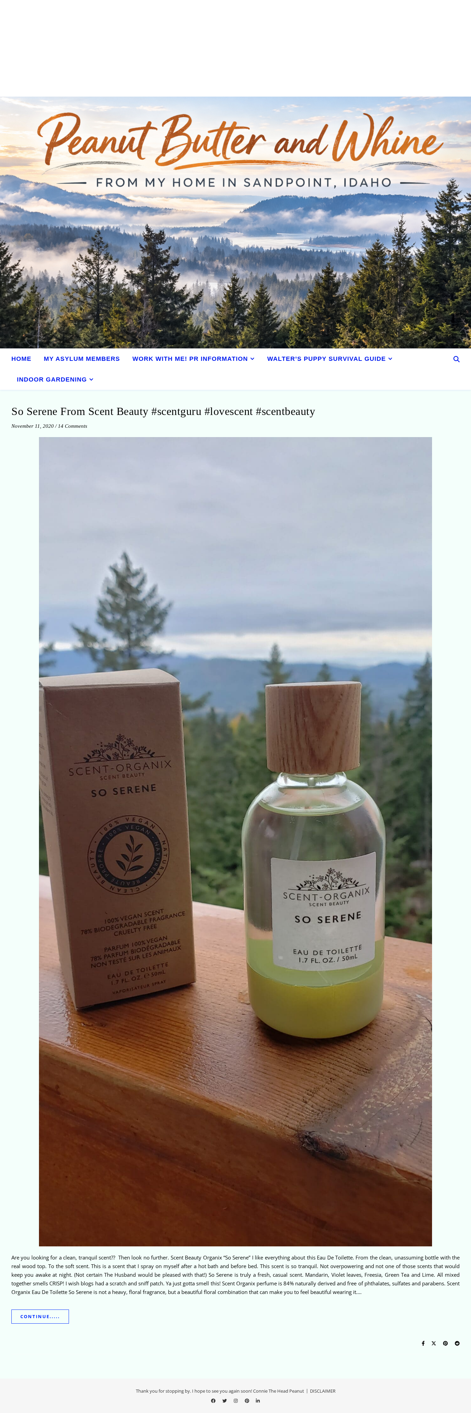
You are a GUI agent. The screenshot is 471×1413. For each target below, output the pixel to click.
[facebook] (214, 1401)
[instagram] (236, 1401)
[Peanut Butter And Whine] (235, 222)
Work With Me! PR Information (190, 358)
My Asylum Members (82, 358)
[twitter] (225, 1401)
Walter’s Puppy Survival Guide (326, 358)
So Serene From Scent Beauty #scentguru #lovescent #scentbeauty (163, 411)
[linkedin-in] (258, 1401)
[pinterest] (247, 1401)
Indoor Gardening (52, 379)
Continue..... (40, 1316)
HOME (21, 358)
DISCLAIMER (322, 1391)
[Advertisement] (207, 48)
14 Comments (72, 426)
